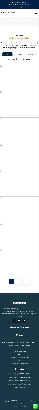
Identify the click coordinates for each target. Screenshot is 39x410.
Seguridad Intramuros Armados (19, 377)
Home (16, 23)
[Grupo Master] (8, 13)
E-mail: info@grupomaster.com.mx (20, 4)
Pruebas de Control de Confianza (19, 384)
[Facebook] (19, 7)
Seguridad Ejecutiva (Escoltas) (19, 374)
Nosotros (24, 406)
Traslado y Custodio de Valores (19, 380)
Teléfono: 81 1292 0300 (20, 2)
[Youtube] (21, 7)
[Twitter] (19, 321)
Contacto (16, 406)
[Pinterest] (24, 321)
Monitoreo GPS (19, 387)
